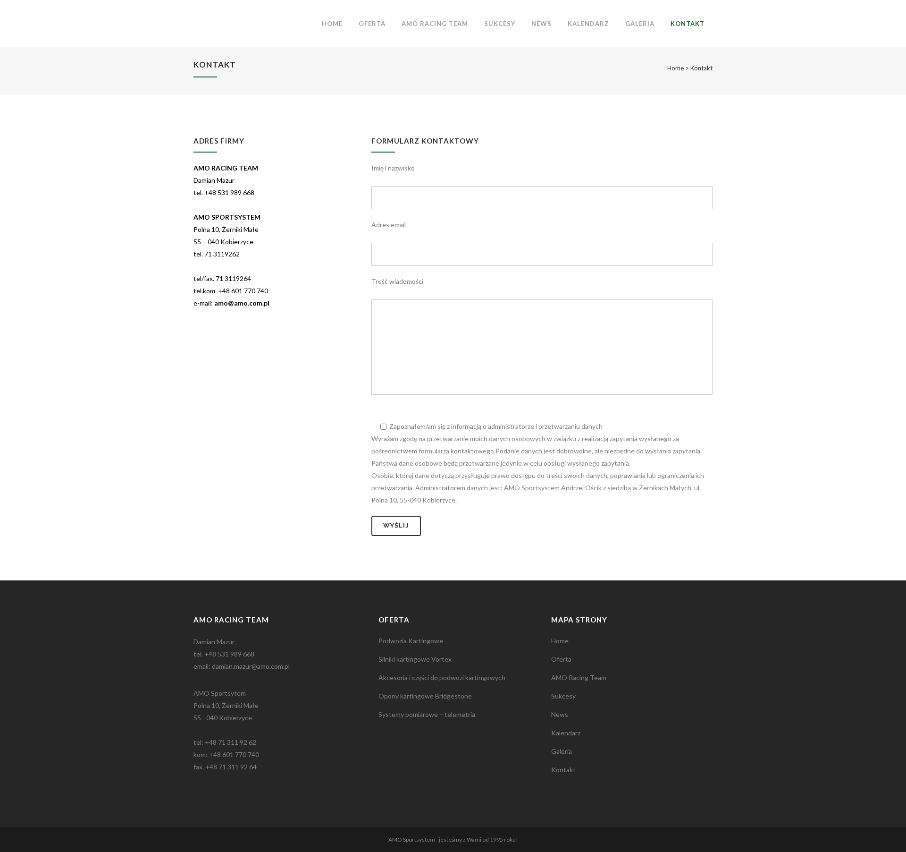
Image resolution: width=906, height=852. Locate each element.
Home (675, 68)
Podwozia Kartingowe (410, 641)
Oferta (561, 659)
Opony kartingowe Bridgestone (425, 696)
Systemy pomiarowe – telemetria (426, 714)
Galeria (561, 751)
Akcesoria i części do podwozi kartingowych (441, 677)
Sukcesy (563, 696)
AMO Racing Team (578, 677)
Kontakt (563, 770)
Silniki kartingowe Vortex (415, 659)
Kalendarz (565, 733)
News (559, 714)
